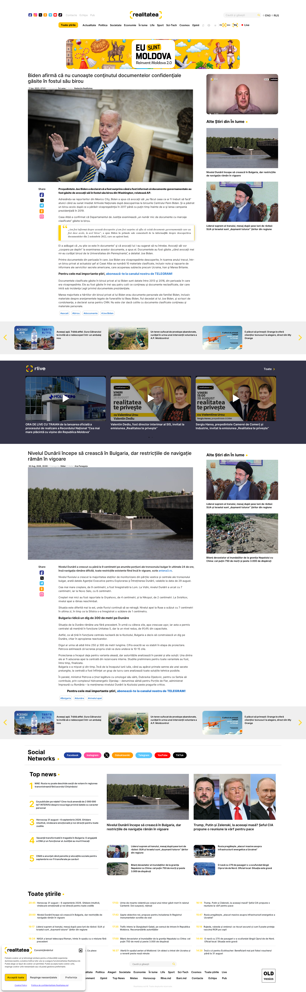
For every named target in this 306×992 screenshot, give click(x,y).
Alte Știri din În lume (225, 121)
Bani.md (181, 978)
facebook (30, 15)
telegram (50, 15)
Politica (102, 25)
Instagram (92, 755)
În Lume (62, 88)
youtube (55, 15)
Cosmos (184, 25)
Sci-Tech (171, 25)
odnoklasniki (45, 15)
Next (303, 334)
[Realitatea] (166, 15)
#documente (91, 313)
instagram (35, 15)
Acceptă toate (15, 977)
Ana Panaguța (81, 466)
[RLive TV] (35, 369)
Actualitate (89, 25)
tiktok (60, 15)
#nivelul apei (95, 698)
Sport (160, 25)
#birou (76, 313)
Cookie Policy (21, 985)
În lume (143, 25)
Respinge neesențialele (43, 977)
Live (246, 24)
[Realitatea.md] (268, 975)
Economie (130, 25)
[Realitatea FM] (225, 24)
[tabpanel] (65, 405)
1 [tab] (149, 437)
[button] (80, 950)
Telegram (42, 205)
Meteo (134, 978)
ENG (268, 15)
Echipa (84, 15)
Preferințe (71, 977)
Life (152, 25)
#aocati (64, 313)
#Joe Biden (107, 313)
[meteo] (215, 25)
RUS (276, 15)
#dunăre (79, 698)
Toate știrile (68, 25)
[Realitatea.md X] (40, 15)
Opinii (195, 25)
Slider (63, 466)
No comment (87, 978)
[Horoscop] (202, 25)
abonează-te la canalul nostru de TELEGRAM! (139, 274)
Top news (42, 774)
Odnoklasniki (42, 211)
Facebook (42, 195)
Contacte (71, 15)
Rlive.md (166, 978)
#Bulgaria (65, 698)
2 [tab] (152, 437)
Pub (92, 15)
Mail (42, 216)
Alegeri (112, 972)
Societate (115, 25)
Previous (2, 334)
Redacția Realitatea (83, 88)
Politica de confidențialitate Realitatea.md (49, 985)
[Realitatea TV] (235, 24)
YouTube (163, 755)
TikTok (180, 755)
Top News (119, 978)
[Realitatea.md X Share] (42, 200)
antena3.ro (165, 570)
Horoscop (149, 978)
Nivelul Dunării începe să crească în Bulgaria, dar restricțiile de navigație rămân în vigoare (110, 456)
